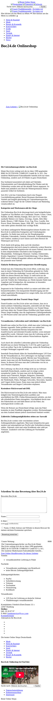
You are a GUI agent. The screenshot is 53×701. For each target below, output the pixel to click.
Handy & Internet (13, 35)
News (8, 40)
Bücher (9, 38)
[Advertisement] (26, 77)
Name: (3, 516)
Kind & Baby (11, 26)
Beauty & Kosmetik (13, 24)
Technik (9, 33)
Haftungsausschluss (13, 692)
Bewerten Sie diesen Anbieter (26, 553)
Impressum (10, 695)
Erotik (8, 29)
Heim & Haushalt (13, 20)
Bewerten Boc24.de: (9, 496)
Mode (8, 22)
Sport (8, 31)
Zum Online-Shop (8, 553)
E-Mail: (4, 521)
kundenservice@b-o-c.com (17, 613)
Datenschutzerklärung (14, 690)
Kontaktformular (7, 616)
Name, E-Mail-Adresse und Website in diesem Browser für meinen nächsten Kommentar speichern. (25, 529)
